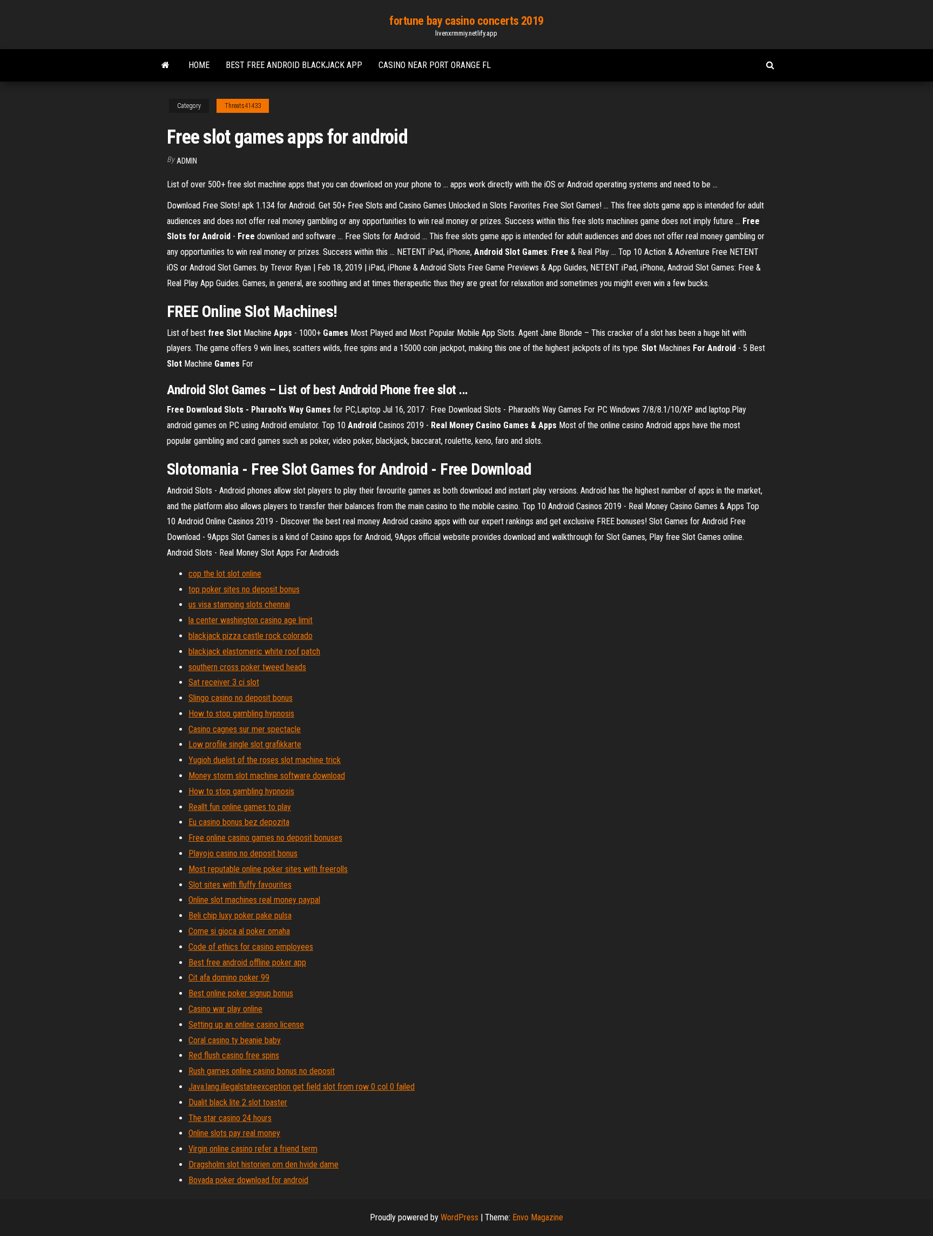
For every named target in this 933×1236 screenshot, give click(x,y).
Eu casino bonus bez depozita (238, 822)
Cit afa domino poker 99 (228, 977)
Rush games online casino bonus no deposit (261, 1071)
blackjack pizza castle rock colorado (250, 636)
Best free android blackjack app (294, 65)
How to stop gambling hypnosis (241, 713)
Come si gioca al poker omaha (239, 931)
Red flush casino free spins (233, 1055)
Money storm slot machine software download (266, 776)
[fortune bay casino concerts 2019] (165, 65)
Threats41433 (243, 106)
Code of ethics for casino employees (250, 947)
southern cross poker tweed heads (247, 667)
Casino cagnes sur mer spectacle (244, 729)
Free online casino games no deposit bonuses (265, 838)
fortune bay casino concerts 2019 (466, 21)
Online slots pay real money (234, 1133)
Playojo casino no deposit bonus (243, 853)
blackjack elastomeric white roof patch (254, 651)
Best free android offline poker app (247, 962)
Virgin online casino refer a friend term (252, 1149)
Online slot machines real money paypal (254, 900)
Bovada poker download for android (248, 1180)
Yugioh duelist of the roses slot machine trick (264, 760)
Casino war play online (225, 1009)
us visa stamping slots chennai (239, 604)
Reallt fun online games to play (239, 807)
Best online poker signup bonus (240, 993)
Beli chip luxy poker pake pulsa (240, 915)
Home (198, 65)
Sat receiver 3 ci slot (223, 682)
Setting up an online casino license (246, 1024)
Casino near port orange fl (434, 65)
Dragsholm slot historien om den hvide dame (263, 1164)
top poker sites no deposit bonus (244, 589)
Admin (187, 161)
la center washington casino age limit (250, 620)
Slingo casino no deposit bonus (240, 698)
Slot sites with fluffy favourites (240, 885)
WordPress (459, 1217)
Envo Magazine (537, 1217)
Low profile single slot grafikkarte (244, 744)
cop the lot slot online (224, 574)
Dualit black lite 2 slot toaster (237, 1102)
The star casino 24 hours (230, 1118)
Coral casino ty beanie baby (234, 1040)
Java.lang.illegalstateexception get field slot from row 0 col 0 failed (301, 1087)
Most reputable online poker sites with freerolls (268, 869)
